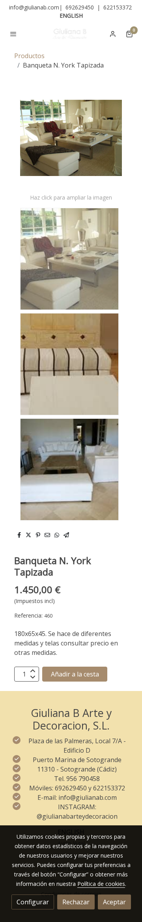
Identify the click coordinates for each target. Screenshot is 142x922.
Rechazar (76, 902)
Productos (29, 55)
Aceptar (114, 902)
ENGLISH (71, 15)
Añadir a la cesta (75, 674)
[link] (71, 34)
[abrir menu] (13, 33)
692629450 (79, 7)
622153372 (117, 7)
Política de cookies (101, 883)
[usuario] (113, 33)
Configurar (33, 902)
